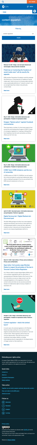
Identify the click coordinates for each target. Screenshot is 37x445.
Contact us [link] (5, 372)
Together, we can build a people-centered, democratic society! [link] (18, 388)
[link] (34, 11)
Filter (18, 38)
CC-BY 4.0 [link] (26, 429)
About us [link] (4, 375)
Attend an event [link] (6, 393)
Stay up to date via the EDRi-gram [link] (10, 391)
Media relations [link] (6, 380)
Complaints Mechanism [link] (8, 377)
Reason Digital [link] (11, 440)
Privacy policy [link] (5, 424)
